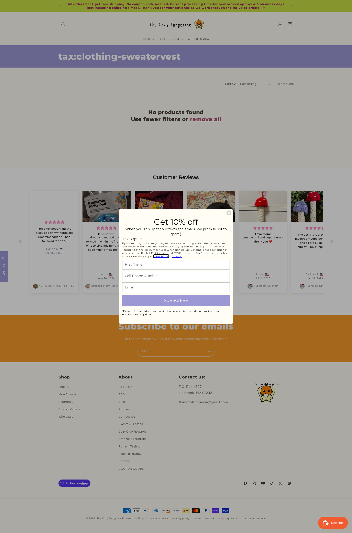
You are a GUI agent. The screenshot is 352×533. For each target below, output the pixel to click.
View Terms (161, 256)
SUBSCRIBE (176, 300)
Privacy (177, 256)
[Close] (229, 212)
